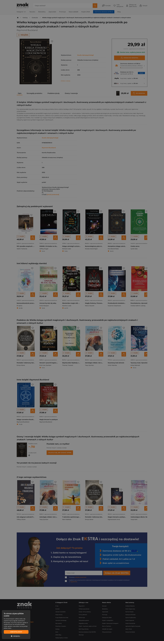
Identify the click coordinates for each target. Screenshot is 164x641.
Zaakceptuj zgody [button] (16, 632)
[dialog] (16, 624)
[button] (16, 636)
